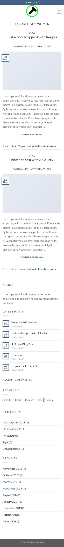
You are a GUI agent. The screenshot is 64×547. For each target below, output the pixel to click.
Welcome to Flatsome (24, 322)
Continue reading (32, 134)
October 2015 (11, 475)
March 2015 (10, 481)
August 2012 (10, 521)
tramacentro (43, 46)
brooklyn (30, 146)
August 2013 (10, 514)
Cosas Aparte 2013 (14, 422)
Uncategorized (11, 448)
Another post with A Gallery (32, 160)
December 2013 (12, 508)
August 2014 (10, 494)
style (45, 146)
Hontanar (17, 355)
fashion (38, 146)
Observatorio (11, 428)
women (52, 146)
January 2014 (10, 501)
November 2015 (12, 468)
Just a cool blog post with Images (32, 37)
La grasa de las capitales (25, 365)
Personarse (9, 435)
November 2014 (12, 488)
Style (32, 33)
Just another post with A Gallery (30, 333)
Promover (30, 400)
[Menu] (5, 11)
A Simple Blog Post (22, 344)
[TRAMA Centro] (32, 11)
